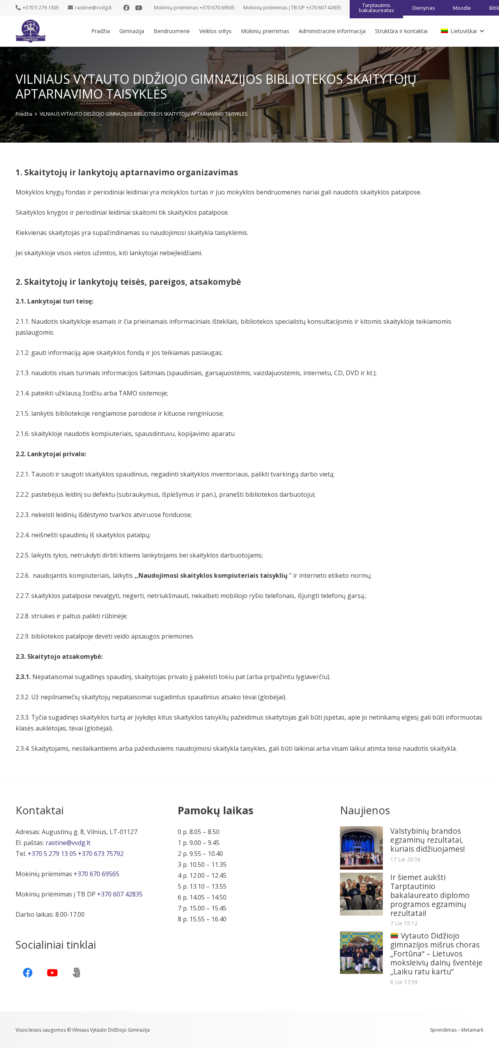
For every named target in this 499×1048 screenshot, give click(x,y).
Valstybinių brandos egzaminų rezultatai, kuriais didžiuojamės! (427, 840)
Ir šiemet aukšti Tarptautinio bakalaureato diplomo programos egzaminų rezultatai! (430, 895)
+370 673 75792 (101, 853)
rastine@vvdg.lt (68, 842)
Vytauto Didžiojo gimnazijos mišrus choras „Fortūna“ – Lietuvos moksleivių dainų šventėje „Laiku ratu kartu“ (436, 953)
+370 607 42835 (120, 894)
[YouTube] (139, 8)
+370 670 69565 (96, 874)
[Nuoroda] (31, 31)
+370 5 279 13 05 (52, 853)
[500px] (76, 973)
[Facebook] (126, 8)
